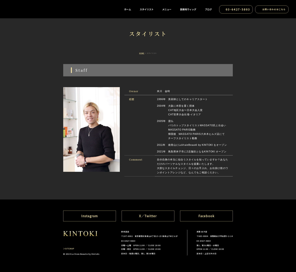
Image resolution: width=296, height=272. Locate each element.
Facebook (206, 216)
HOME (141, 53)
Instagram (89, 216)
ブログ (208, 9)
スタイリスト (147, 9)
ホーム (127, 9)
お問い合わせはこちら (274, 9)
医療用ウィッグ (188, 9)
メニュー (166, 9)
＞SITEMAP (68, 248)
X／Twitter (148, 216)
